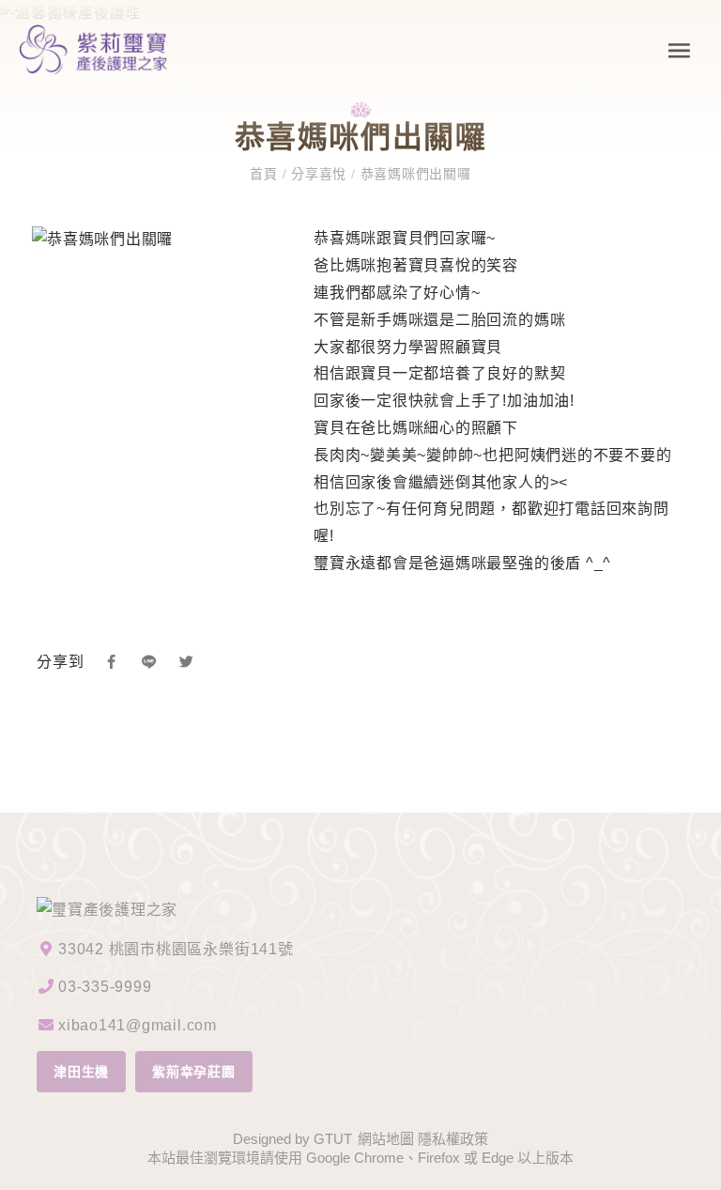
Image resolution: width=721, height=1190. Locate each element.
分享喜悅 (318, 173)
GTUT (333, 1139)
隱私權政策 (453, 1139)
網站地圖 (386, 1139)
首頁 (266, 173)
